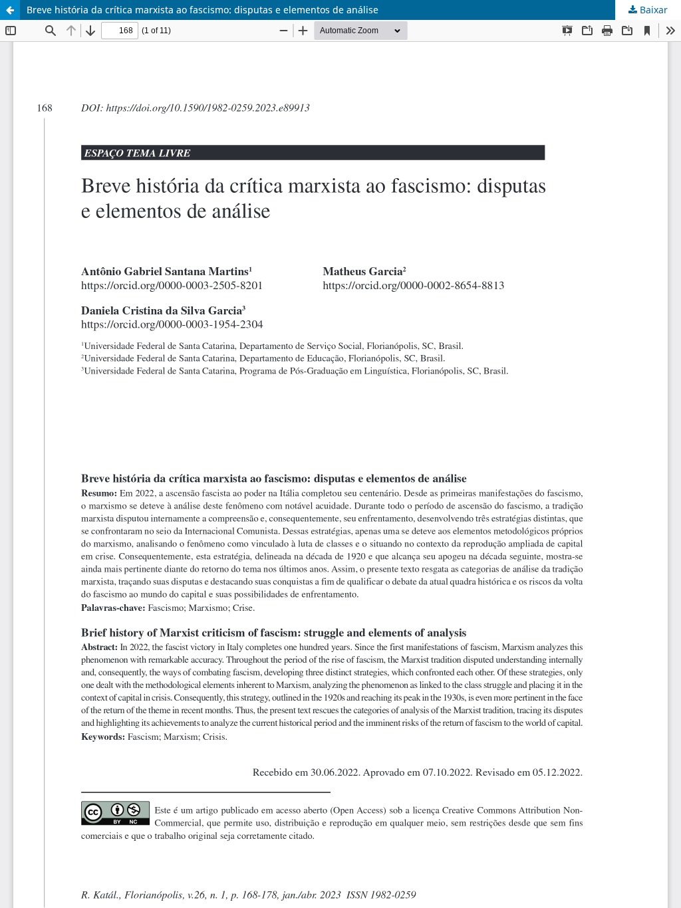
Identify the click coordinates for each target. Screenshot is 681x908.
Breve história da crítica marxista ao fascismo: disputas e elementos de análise (202, 9)
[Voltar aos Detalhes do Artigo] (10, 10)
